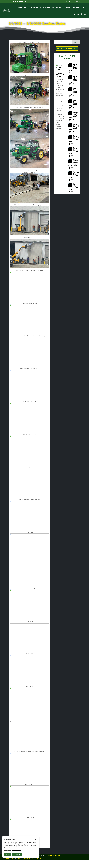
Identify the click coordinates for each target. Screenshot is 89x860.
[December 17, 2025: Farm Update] (70, 137)
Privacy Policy (19, 858)
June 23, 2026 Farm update (60, 75)
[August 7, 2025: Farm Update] (70, 173)
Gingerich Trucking (79, 7)
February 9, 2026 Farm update (73, 116)
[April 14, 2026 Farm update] (70, 77)
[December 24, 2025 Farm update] (70, 125)
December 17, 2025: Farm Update (73, 140)
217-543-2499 (73, 1)
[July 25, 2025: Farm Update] (70, 185)
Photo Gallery (56, 7)
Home (20, 7)
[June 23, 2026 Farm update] (60, 67)
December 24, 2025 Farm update (73, 128)
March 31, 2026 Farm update (73, 92)
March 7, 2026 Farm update (73, 104)
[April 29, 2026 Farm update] (70, 65)
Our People (34, 7)
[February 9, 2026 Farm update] (70, 113)
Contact (83, 14)
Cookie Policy (27, 858)
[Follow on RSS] (83, 856)
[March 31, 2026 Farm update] (70, 89)
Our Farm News (45, 7)
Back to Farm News (65, 48)
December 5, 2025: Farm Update (73, 152)
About (26, 7)
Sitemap (13, 858)
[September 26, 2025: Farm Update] (70, 161)
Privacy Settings (36, 858)
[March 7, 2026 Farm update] (70, 101)
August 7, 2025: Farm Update (73, 176)
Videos (76, 14)
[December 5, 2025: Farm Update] (70, 149)
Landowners (67, 7)
